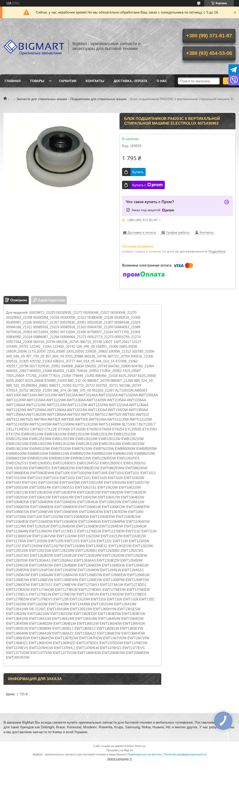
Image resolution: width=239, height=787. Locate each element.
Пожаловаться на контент (144, 754)
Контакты (95, 81)
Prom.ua (140, 746)
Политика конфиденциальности (185, 754)
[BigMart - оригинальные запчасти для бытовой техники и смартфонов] (34, 46)
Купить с (139, 185)
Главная (13, 81)
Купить (138, 172)
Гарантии (67, 81)
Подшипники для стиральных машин (98, 99)
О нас (162, 81)
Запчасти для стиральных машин (41, 99)
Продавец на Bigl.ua (119, 750)
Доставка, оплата (130, 81)
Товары (37, 81)
